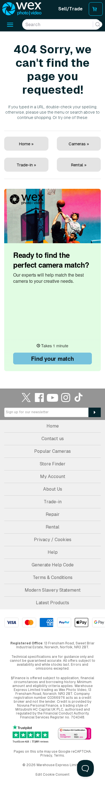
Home (52, 426)
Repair (53, 514)
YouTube (52, 397)
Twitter (26, 397)
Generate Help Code (53, 565)
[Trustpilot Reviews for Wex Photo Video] (30, 734)
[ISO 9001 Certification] (75, 734)
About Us (52, 489)
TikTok (79, 397)
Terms (59, 755)
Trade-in (53, 501)
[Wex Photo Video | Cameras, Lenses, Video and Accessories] (21, 9)
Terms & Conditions (53, 577)
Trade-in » (26, 164)
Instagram (66, 397)
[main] (52, 202)
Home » (26, 143)
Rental (52, 527)
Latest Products (52, 602)
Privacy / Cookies (52, 539)
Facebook (39, 397)
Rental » (79, 164)
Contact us (52, 438)
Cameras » (79, 143)
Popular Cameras (52, 451)
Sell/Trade (70, 9)
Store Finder (53, 464)
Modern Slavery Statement (53, 590)
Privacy (46, 755)
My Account (52, 476)
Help (53, 552)
